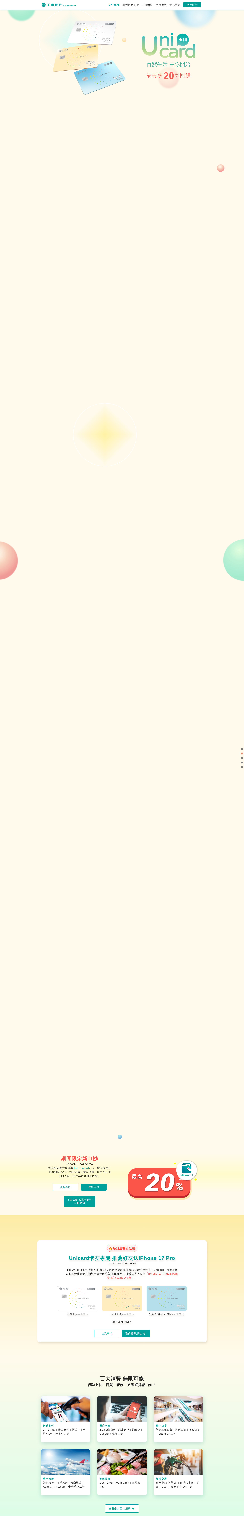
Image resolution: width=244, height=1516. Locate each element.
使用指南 (161, 4)
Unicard (114, 4)
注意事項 (65, 1187)
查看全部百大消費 (120, 1508)
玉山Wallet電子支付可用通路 (79, 1201)
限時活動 (147, 4)
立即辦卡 (192, 4)
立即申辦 (93, 1187)
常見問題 (174, 4)
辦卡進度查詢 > (122, 1322)
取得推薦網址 (133, 1333)
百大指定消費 (130, 4)
